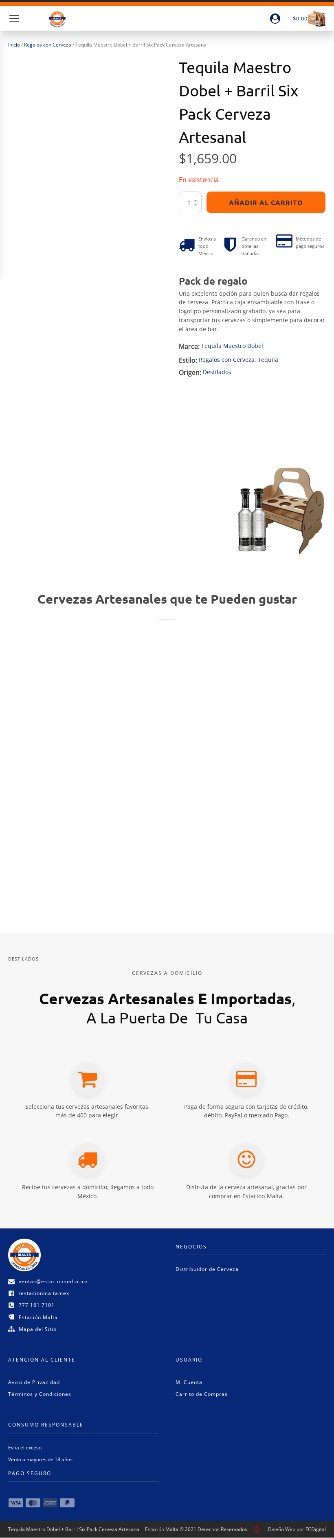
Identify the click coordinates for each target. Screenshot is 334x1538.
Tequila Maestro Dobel (232, 346)
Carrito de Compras (202, 1394)
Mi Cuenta (189, 1382)
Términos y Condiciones (39, 1394)
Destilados (217, 372)
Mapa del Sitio (38, 1329)
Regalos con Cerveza (47, 44)
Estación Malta (38, 1317)
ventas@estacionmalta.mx (53, 1281)
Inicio (14, 44)
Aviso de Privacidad (34, 1382)
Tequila (268, 359)
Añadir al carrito (266, 202)
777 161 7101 (37, 1305)
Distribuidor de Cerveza (207, 1269)
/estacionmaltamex (44, 1293)
